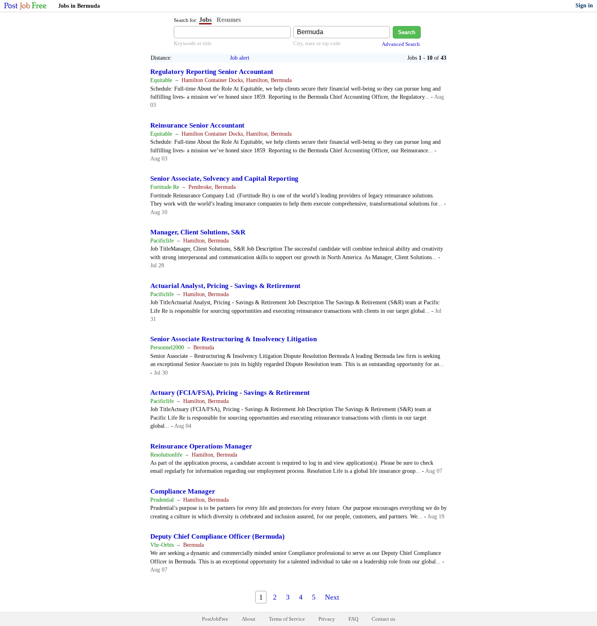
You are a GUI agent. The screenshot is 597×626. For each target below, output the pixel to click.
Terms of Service (287, 619)
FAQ (353, 619)
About (248, 619)
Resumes (228, 19)
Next (332, 597)
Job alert (239, 58)
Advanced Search (401, 44)
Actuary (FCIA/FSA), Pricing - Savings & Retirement (230, 392)
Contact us (383, 619)
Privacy (326, 619)
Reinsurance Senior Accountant (197, 125)
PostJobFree (215, 619)
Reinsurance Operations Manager (201, 446)
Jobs (205, 19)
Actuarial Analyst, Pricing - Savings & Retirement (225, 286)
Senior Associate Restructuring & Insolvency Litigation (233, 339)
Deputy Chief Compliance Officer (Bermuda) (217, 536)
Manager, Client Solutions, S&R (197, 232)
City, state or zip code (317, 43)
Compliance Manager (182, 491)
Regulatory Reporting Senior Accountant (211, 72)
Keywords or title (193, 43)
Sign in (584, 5)
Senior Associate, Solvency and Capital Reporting (224, 178)
